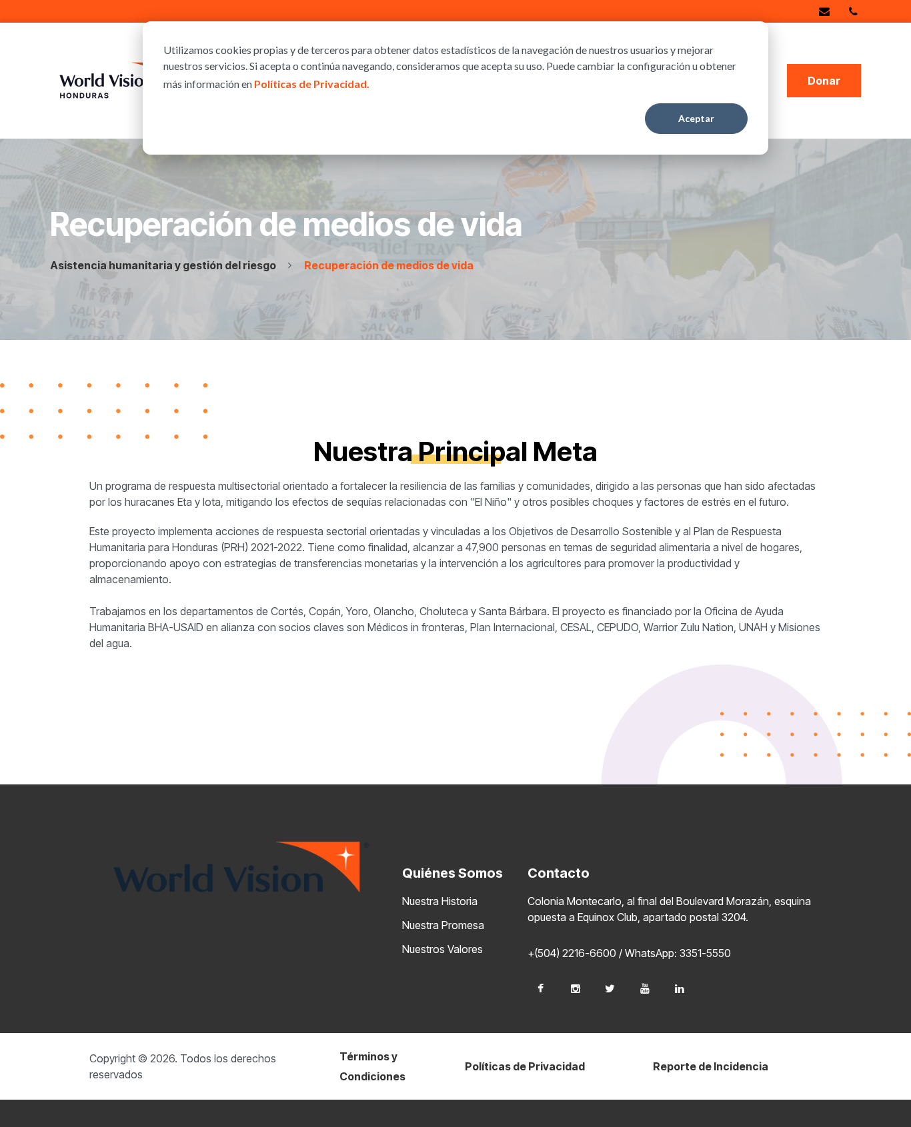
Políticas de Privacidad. (311, 83)
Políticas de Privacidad (525, 1066)
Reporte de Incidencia (710, 1066)
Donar (824, 80)
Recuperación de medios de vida (389, 265)
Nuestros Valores (442, 949)
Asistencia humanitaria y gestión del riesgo (163, 265)
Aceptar (696, 118)
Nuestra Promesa (443, 925)
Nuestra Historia (440, 901)
